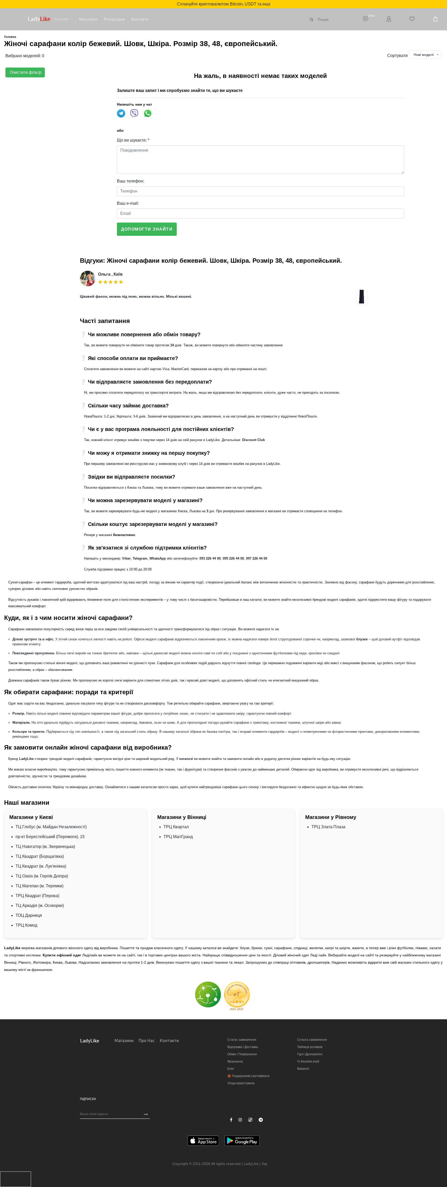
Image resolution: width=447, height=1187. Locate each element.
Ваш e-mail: (128, 203)
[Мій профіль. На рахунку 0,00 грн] (388, 19)
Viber (126, 558)
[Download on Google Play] (242, 1141)
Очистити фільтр (25, 72)
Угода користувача (241, 1083)
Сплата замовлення (312, 1040)
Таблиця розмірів (309, 1047)
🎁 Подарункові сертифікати (248, 1076)
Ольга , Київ (110, 274)
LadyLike (26, 759)
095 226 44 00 (233, 558)
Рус (271, 1164)
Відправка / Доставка (242, 1047)
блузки (362, 639)
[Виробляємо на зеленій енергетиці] (208, 994)
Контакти (139, 19)
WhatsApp (158, 558)
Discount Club (253, 440)
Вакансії (303, 1069)
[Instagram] (240, 1120)
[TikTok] (250, 1119)
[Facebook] (231, 1120)
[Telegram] (260, 1120)
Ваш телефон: (130, 181)
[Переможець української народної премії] (237, 996)
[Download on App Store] (203, 1141)
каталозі (186, 759)
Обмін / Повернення (242, 1054)
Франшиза (235, 1061)
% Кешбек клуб (308, 1061)
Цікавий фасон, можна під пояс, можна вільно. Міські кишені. (136, 296)
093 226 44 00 (210, 558)
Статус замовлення (241, 1040)
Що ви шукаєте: (133, 140)
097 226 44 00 (256, 558)
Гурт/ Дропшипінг (310, 1054)
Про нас (147, 1040)
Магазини (88, 19)
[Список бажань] (412, 19)
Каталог (61, 19)
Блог (230, 1069)
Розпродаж (114, 19)
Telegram (140, 558)
